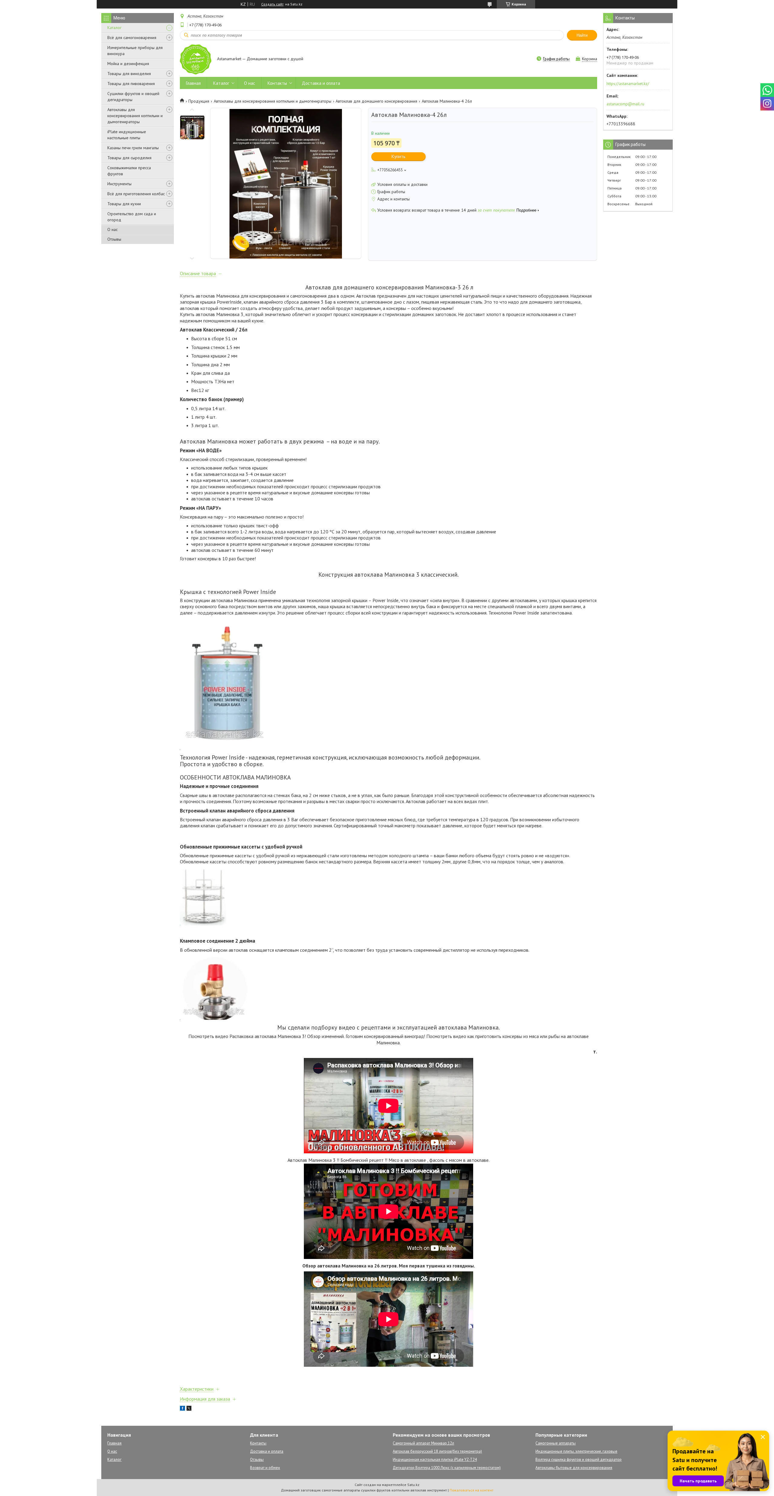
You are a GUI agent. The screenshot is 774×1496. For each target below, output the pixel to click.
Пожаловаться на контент (471, 1490)
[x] (189, 1409)
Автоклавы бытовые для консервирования (573, 1467)
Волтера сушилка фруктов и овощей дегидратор (578, 1459)
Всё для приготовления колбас (136, 193)
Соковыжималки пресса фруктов (129, 170)
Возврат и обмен (265, 1467)
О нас (112, 229)
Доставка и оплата (321, 83)
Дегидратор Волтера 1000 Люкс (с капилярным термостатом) (447, 1467)
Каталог (114, 27)
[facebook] (182, 1409)
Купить (398, 156)
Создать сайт (272, 4)
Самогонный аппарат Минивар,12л (423, 1443)
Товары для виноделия (129, 73)
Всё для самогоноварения (131, 37)
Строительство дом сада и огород (131, 216)
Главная (193, 83)
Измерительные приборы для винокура (135, 50)
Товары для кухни (124, 203)
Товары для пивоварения (131, 83)
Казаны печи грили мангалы (133, 147)
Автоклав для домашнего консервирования (376, 101)
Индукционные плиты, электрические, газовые (576, 1451)
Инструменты (119, 183)
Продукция (198, 101)
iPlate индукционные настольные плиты (126, 134)
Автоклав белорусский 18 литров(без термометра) (437, 1451)
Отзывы (114, 239)
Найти (582, 35)
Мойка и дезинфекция (128, 63)
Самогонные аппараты (555, 1443)
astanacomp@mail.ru (625, 104)
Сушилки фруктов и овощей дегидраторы (133, 96)
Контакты (277, 83)
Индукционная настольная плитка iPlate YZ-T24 (435, 1459)
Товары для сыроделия (129, 157)
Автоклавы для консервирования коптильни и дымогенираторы (135, 115)
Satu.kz (413, 1484)
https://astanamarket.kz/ (628, 83)
